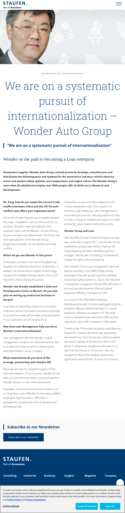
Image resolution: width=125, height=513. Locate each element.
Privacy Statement (36, 499)
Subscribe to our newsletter (23, 437)
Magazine (90, 475)
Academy (49, 475)
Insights (69, 475)
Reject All (110, 506)
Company (111, 475)
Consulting (9, 475)
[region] (62, 499)
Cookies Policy (14, 499)
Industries (30, 475)
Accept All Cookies (86, 506)
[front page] (15, 4)
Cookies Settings (11, 506)
